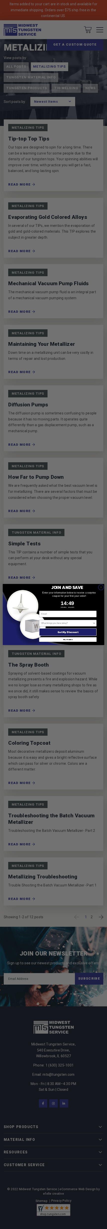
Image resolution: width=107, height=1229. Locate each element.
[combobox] (67, 623)
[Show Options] (94, 623)
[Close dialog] (101, 587)
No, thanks (67, 639)
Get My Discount (67, 632)
